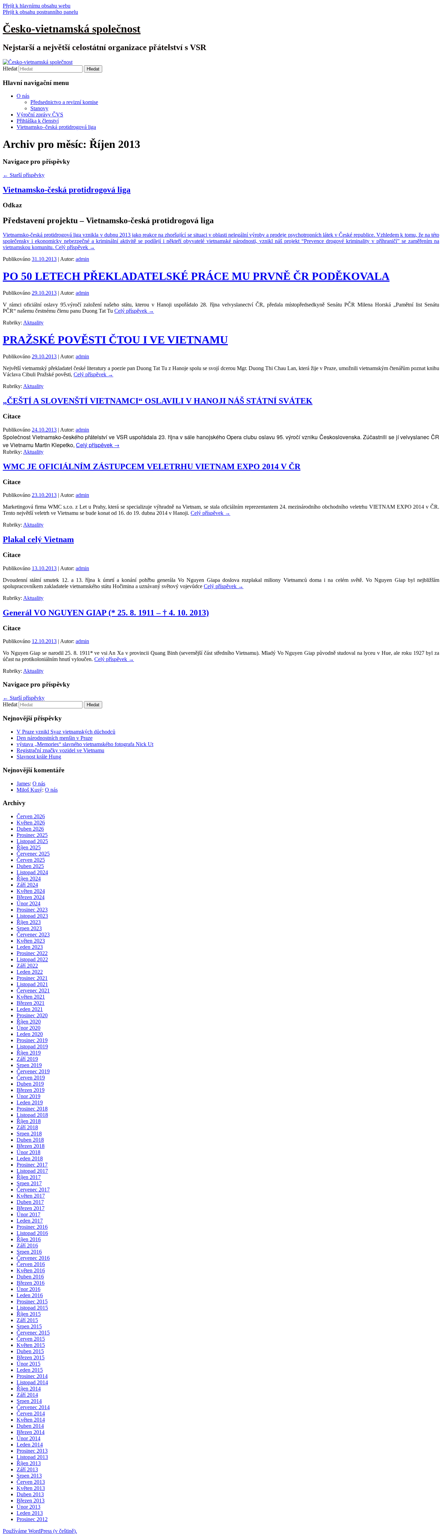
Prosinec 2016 (32, 1227)
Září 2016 (27, 1245)
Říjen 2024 (29, 878)
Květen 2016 (31, 1270)
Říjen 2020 (29, 1022)
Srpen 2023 (29, 928)
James (23, 783)
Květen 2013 (31, 1488)
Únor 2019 (28, 1096)
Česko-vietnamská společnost (72, 28)
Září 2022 (27, 966)
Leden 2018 (30, 1158)
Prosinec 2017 (32, 1165)
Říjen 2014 (29, 1389)
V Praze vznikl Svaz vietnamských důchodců (66, 732)
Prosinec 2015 (32, 1301)
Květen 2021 (31, 997)
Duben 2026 (30, 829)
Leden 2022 (30, 972)
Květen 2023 (31, 941)
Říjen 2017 (29, 1177)
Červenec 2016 (33, 1258)
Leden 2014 (30, 1445)
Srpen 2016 (29, 1252)
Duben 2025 (30, 866)
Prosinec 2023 (32, 910)
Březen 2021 (31, 1003)
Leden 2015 (30, 1370)
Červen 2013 (31, 1482)
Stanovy (39, 108)
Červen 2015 (31, 1339)
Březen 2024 (31, 897)
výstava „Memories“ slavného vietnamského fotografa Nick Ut (85, 744)
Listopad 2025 (32, 841)
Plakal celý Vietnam (38, 539)
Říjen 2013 (29, 1463)
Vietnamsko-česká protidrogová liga (67, 189)
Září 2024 (27, 885)
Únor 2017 (28, 1214)
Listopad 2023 (32, 916)
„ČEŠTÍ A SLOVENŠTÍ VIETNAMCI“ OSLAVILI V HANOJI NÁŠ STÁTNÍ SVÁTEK (158, 400)
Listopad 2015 (32, 1308)
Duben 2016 (30, 1277)
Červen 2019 (31, 1078)
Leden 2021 (30, 1009)
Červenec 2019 (33, 1071)
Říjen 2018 (29, 1121)
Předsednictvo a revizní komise (64, 102)
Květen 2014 (31, 1420)
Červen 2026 (31, 816)
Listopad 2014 (32, 1382)
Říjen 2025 (29, 847)
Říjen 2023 (29, 922)
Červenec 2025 (33, 854)
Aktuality (33, 323)
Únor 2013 (28, 1507)
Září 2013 (27, 1469)
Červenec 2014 (33, 1407)
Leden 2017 (30, 1221)
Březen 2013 (31, 1500)
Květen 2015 (31, 1345)
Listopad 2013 (32, 1457)
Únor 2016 (28, 1289)
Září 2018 (27, 1127)
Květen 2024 (31, 891)
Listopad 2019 (32, 1046)
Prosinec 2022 (32, 953)
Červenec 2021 (33, 990)
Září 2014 (27, 1395)
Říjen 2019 (29, 1053)
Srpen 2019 (29, 1065)
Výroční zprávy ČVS (40, 114)
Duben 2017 (30, 1202)
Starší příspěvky (24, 175)
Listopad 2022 (32, 959)
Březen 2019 (31, 1090)
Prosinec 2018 (32, 1109)
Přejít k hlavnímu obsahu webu (36, 6)
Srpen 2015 (29, 1326)
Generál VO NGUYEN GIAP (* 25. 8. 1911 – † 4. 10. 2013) (106, 612)
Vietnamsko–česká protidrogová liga (56, 127)
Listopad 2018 (32, 1115)
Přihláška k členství (38, 121)
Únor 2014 (28, 1438)
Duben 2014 (30, 1426)
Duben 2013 (30, 1494)
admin (82, 259)
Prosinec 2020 (32, 1015)
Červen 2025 (31, 860)
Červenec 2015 (33, 1333)
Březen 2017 (31, 1208)
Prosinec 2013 (32, 1451)
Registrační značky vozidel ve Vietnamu (60, 750)
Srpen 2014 (29, 1401)
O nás (23, 96)
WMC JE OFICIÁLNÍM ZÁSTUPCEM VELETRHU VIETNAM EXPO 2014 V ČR (151, 466)
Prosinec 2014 (32, 1376)
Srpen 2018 (29, 1134)
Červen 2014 (31, 1413)
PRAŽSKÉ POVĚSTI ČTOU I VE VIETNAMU (115, 339)
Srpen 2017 (29, 1183)
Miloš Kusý (29, 790)
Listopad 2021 (32, 984)
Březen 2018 (31, 1146)
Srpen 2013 (29, 1476)
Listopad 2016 (32, 1233)
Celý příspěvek (75, 247)
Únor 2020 (28, 1028)
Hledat (10, 69)
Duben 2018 (30, 1140)
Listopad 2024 (32, 872)
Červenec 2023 (33, 934)
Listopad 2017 (32, 1171)
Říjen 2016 (29, 1239)
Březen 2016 (31, 1283)
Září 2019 (27, 1059)
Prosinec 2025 (32, 835)
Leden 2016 (30, 1295)
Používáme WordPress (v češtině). (40, 1531)
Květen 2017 (31, 1196)
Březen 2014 (31, 1432)
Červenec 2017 (33, 1189)
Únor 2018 (28, 1152)
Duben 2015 (30, 1351)
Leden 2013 (30, 1513)
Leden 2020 (30, 1034)
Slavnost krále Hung (39, 757)
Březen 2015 (31, 1357)
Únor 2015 (28, 1364)
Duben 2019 (30, 1084)
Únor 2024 (28, 903)
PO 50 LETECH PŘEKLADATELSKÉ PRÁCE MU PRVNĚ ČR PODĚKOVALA (196, 276)
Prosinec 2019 (32, 1040)
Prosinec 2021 (32, 978)
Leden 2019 (30, 1102)
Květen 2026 (31, 823)
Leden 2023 (30, 947)
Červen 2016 (31, 1264)
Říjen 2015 (29, 1314)
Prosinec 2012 (32, 1519)
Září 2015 (27, 1320)
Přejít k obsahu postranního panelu (40, 12)
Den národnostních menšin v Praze (55, 738)
